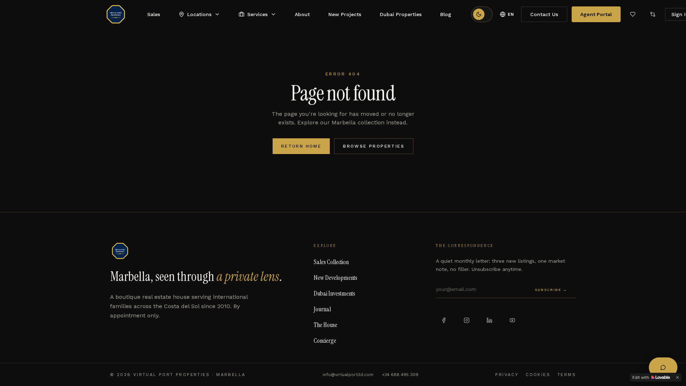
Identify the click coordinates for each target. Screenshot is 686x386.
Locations (199, 14)
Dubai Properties (401, 14)
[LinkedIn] (489, 320)
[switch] (482, 14)
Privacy (506, 374)
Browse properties (373, 146)
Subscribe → (551, 290)
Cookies (538, 374)
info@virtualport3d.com (348, 374)
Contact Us (544, 14)
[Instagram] (466, 320)
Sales (153, 14)
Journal (322, 309)
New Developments (335, 277)
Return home (301, 146)
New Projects (344, 14)
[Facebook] (444, 320)
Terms (566, 374)
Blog (445, 14)
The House (325, 325)
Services (257, 14)
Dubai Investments (334, 293)
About (302, 14)
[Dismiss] (677, 377)
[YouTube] (512, 320)
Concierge (325, 340)
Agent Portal (596, 14)
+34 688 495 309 (400, 374)
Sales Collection (331, 262)
